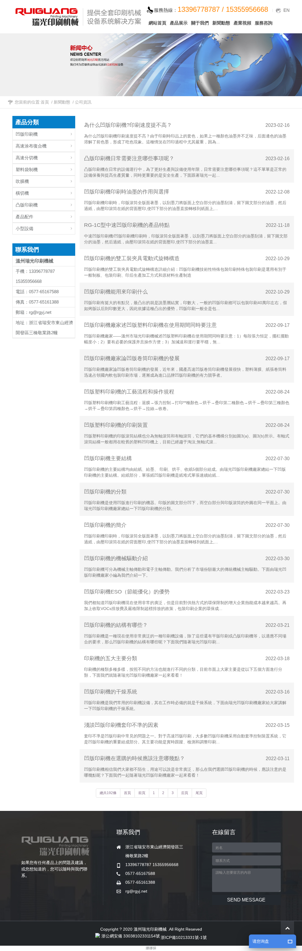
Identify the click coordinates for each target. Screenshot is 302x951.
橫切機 (22, 193)
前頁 (141, 793)
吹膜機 (22, 181)
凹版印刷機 (27, 134)
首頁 (45, 102)
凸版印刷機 (27, 204)
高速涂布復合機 (31, 145)
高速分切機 (27, 157)
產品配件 (24, 216)
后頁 (184, 793)
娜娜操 (151, 948)
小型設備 (24, 228)
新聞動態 (62, 102)
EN (286, 10)
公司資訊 (83, 102)
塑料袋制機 (27, 169)
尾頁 (199, 793)
